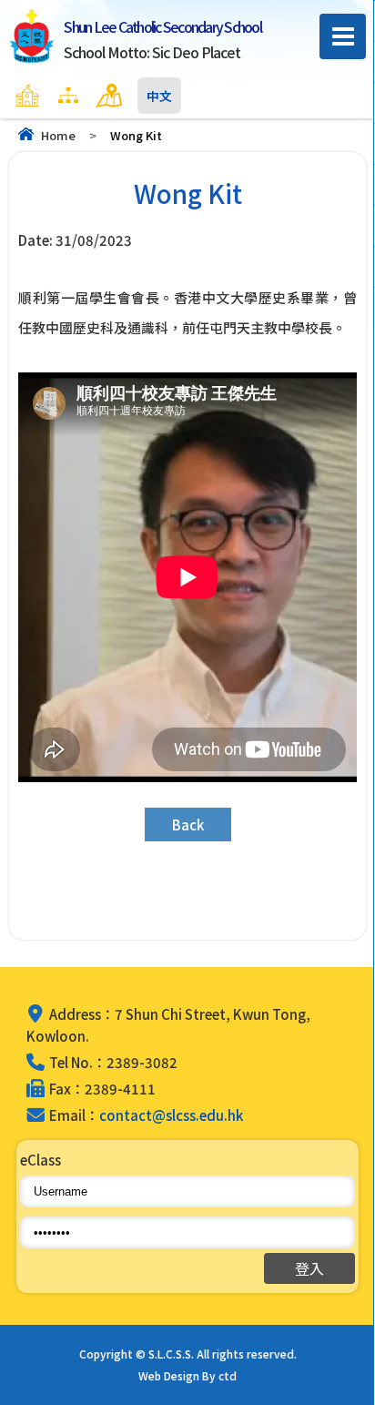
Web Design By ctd (187, 1375)
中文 (159, 96)
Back (188, 824)
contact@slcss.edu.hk (171, 1115)
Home (58, 135)
